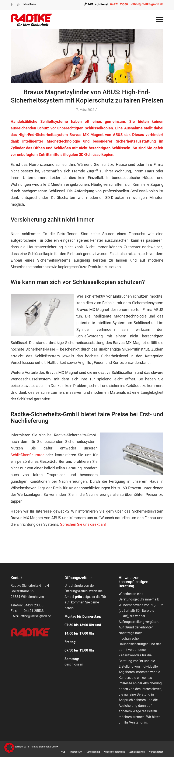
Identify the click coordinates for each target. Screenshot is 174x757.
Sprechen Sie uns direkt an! (83, 524)
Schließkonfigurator (27, 455)
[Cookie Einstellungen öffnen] (9, 752)
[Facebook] (12, 4)
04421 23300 (34, 605)
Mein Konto (30, 4)
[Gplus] (18, 4)
